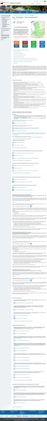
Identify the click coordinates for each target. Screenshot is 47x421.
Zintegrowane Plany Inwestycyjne (4, 26)
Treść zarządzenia (17, 340)
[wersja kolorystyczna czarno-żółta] (44, 1)
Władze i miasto (4, 12)
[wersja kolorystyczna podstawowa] (42, 1)
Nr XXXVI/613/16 (17, 200)
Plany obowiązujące (4, 20)
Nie (43, 419)
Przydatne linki (15, 63)
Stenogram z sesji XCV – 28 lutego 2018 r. (19, 142)
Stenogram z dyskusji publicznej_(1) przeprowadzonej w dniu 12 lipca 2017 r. (23, 170)
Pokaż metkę (14, 409)
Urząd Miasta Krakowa (12, 12)
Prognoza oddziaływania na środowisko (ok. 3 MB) (20, 179)
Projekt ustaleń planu (24, 165)
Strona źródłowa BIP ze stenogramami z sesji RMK (20, 147)
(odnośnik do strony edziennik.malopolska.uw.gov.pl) (22, 33)
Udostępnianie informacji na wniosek (13, 411)
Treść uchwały (17, 309)
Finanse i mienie (27, 12)
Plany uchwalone (4, 22)
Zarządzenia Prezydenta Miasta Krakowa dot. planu (24, 58)
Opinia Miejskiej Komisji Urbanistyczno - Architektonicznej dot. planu (23, 61)
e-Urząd (44, 12)
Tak (41, 419)
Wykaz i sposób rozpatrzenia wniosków (20, 377)
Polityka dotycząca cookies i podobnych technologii (41, 412)
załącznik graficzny (28, 206)
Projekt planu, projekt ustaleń (17, 51)
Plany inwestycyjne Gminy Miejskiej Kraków (5, 37)
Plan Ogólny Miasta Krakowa (6, 19)
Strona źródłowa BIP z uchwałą (29, 309)
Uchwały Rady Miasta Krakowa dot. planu (19, 56)
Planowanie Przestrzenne (26, 15)
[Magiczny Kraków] (26, 416)
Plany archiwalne (4, 23)
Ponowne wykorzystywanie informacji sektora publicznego (22, 412)
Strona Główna (14, 15)
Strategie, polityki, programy (35, 12)
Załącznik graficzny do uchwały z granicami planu (21, 318)
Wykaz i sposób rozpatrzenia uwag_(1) (20, 368)
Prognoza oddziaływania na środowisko (18, 53)
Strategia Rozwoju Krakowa (5, 15)
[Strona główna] (1, 12)
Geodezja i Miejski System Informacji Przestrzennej (5, 35)
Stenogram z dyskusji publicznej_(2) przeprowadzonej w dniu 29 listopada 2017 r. (23, 158)
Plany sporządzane (4, 21)
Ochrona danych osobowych (3, 411)
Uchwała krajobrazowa (5, 30)
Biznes (2, 33)
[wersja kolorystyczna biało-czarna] (43, 1)
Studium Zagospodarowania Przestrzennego (5, 25)
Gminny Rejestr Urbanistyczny (6, 28)
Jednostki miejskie (20, 12)
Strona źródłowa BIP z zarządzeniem (24, 340)
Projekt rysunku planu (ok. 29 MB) (18, 155)
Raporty (2, 39)
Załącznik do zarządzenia (18, 333)
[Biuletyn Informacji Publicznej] (19, 416)
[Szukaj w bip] (32, 4)
